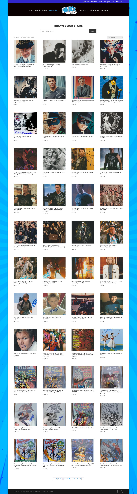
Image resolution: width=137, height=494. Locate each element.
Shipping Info (94, 10)
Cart (100, 2)
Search (93, 31)
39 (74, 479)
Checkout (94, 2)
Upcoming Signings (41, 10)
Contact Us (104, 10)
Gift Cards (83, 10)
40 (77, 479)
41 (80, 479)
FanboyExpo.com (109, 2)
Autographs (53, 10)
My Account (85, 2)
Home (30, 10)
